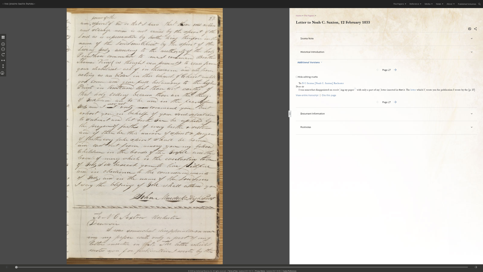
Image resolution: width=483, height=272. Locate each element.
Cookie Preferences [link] (289, 271)
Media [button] (427, 4)
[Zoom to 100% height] (3, 66)
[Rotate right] (3, 54)
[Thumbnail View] (3, 37)
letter (413, 89)
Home (299, 15)
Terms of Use (233, 271)
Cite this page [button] (329, 95)
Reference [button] (414, 4)
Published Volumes (467, 4)
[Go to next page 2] (476, 267)
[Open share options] (475, 29)
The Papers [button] (398, 4)
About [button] (449, 4)
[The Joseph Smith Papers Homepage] (19, 4)
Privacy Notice (260, 271)
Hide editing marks (308, 76)
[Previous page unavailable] (7, 267)
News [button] (438, 4)
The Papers (309, 15)
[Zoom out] (3, 49)
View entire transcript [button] (307, 95)
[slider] (241, 267)
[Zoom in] (3, 44)
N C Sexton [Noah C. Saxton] (317, 83)
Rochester (339, 83)
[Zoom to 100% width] (3, 60)
